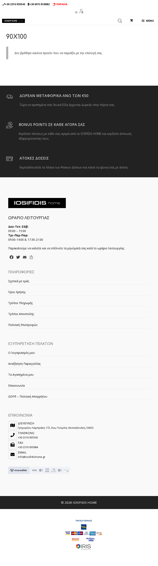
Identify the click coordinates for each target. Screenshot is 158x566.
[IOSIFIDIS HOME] (13, 21)
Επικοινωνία (16, 385)
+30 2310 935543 (15, 4)
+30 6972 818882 (39, 4)
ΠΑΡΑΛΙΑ (61, 4)
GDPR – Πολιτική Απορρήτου (27, 396)
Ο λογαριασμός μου (21, 353)
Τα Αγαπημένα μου (21, 375)
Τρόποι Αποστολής (21, 314)
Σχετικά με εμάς (18, 281)
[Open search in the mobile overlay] (120, 21)
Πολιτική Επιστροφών (23, 325)
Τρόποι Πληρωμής (20, 303)
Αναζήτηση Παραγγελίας (24, 364)
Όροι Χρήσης (17, 292)
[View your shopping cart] (131, 21)
